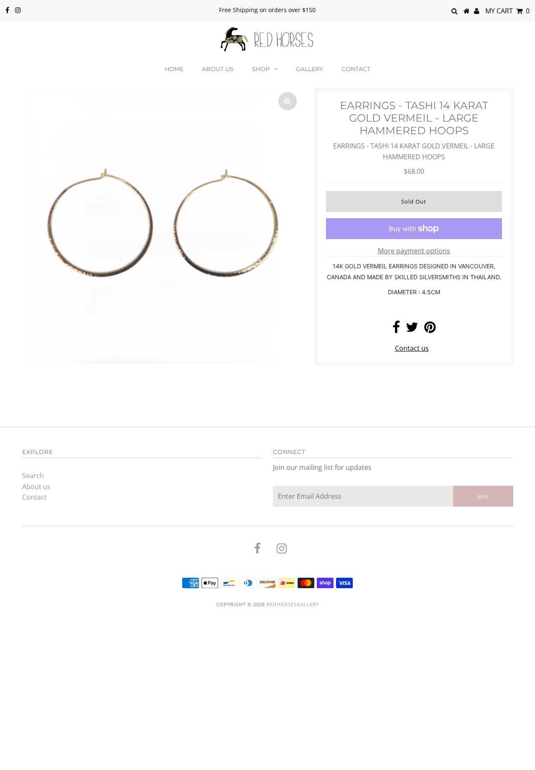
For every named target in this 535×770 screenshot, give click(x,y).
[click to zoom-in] (287, 101)
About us (218, 69)
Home (174, 69)
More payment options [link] (414, 250)
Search (33, 475)
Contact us (412, 348)
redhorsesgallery (293, 604)
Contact (355, 69)
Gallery (309, 69)
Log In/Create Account (48, 760)
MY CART (507, 10)
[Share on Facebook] (396, 329)
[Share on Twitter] (412, 329)
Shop (261, 69)
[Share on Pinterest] (430, 329)
